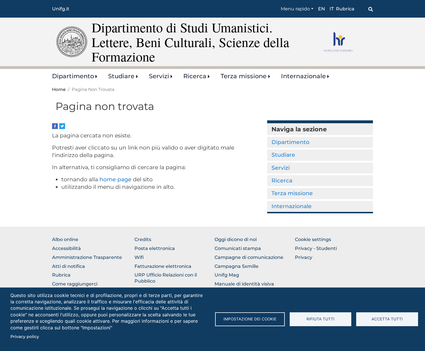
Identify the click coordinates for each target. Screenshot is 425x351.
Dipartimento (73, 76)
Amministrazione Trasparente (87, 257)
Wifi (139, 257)
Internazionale (303, 76)
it (332, 9)
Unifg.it (60, 9)
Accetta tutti (387, 319)
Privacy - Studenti (316, 248)
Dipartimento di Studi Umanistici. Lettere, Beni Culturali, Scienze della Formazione (190, 41)
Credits (142, 239)
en (321, 9)
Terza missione (244, 76)
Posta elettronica (154, 248)
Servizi (159, 76)
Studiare (121, 76)
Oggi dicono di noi (236, 239)
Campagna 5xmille (236, 266)
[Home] (71, 41)
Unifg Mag (227, 275)
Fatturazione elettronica (162, 266)
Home (59, 89)
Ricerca (194, 76)
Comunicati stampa (238, 248)
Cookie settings (313, 239)
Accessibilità (66, 248)
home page (115, 179)
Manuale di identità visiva (244, 284)
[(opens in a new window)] (55, 125)
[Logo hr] (346, 42)
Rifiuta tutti (320, 319)
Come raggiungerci (74, 284)
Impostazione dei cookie (249, 319)
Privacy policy (24, 336)
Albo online (65, 239)
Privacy (303, 257)
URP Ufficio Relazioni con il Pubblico (165, 278)
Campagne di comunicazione (249, 257)
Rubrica (345, 9)
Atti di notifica (68, 266)
